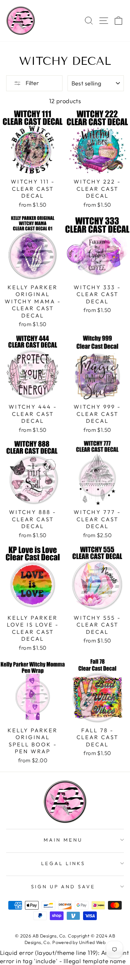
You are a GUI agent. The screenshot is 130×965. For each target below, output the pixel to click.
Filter (32, 83)
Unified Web (92, 942)
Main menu (63, 840)
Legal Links (63, 863)
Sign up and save (63, 886)
